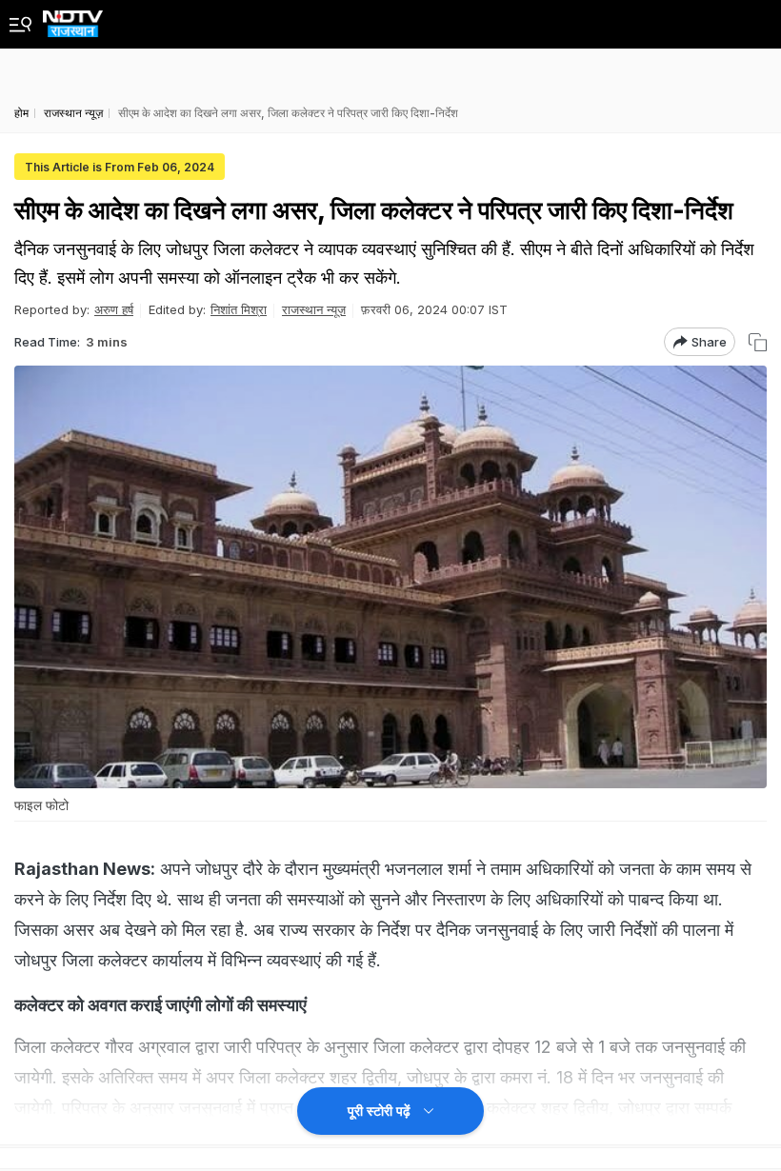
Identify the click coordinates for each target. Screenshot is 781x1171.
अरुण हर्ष (113, 309)
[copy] (758, 342)
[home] (73, 18)
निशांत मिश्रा (238, 309)
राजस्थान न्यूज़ (314, 309)
